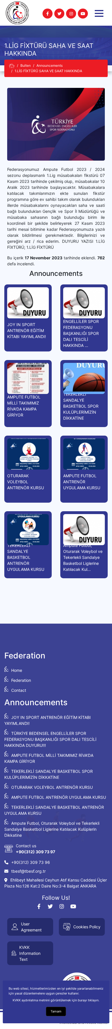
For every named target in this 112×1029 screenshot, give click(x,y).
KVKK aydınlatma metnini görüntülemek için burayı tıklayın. (56, 1000)
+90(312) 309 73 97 (35, 851)
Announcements (49, 65)
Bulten (25, 65)
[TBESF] (12, 65)
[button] (99, 13)
